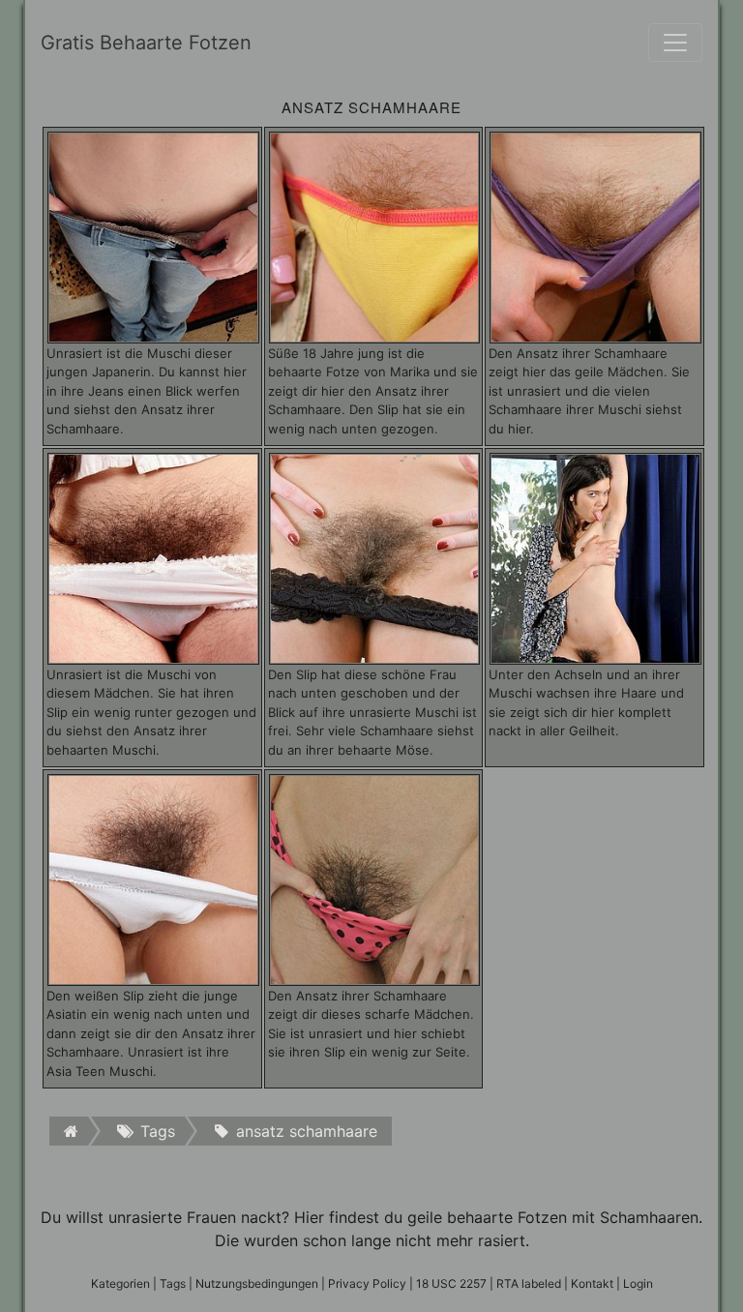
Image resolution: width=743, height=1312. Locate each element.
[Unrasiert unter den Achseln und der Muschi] (595, 557)
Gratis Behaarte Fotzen (146, 42)
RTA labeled (528, 1283)
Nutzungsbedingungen (256, 1283)
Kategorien (120, 1283)
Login (638, 1283)
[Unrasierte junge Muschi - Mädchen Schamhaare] (595, 236)
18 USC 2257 (451, 1283)
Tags (173, 1283)
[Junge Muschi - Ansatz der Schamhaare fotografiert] (375, 236)
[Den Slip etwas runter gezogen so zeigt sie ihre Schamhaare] (153, 557)
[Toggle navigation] (675, 42)
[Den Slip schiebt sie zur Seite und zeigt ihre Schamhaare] (375, 878)
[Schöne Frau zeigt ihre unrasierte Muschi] (375, 557)
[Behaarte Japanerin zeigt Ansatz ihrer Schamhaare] (153, 236)
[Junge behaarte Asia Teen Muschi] (153, 878)
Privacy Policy (367, 1283)
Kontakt (592, 1283)
